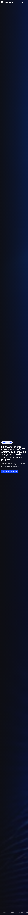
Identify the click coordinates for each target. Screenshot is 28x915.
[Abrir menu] (25, 2)
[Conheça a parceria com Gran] (9, 912)
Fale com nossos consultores (10, 471)
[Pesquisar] (22, 2)
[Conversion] (7, 2)
